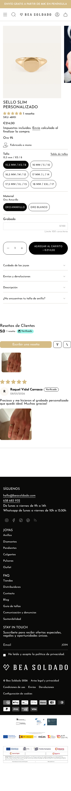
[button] (13, 113)
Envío (36, 128)
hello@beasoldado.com (19, 495)
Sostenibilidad (12, 619)
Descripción (10, 287)
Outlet (7, 567)
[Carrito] (65, 14)
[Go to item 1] (11, 362)
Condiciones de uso (14, 687)
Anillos (7, 535)
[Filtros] (57, 344)
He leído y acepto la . (36, 654)
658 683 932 (11, 500)
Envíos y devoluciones (16, 276)
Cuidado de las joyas (16, 265)
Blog (6, 599)
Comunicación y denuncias (19, 612)
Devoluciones (46, 687)
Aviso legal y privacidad (45, 680)
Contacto (9, 593)
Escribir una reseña (25, 344)
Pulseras (8, 560)
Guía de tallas (12, 606)
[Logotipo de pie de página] (35, 667)
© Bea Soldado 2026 (15, 680)
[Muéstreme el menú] (5, 14)
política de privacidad (50, 654)
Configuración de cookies (17, 693)
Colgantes (9, 554)
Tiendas (8, 580)
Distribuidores (12, 587)
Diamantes (10, 541)
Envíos (32, 687)
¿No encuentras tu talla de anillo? (24, 298)
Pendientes (10, 548)
